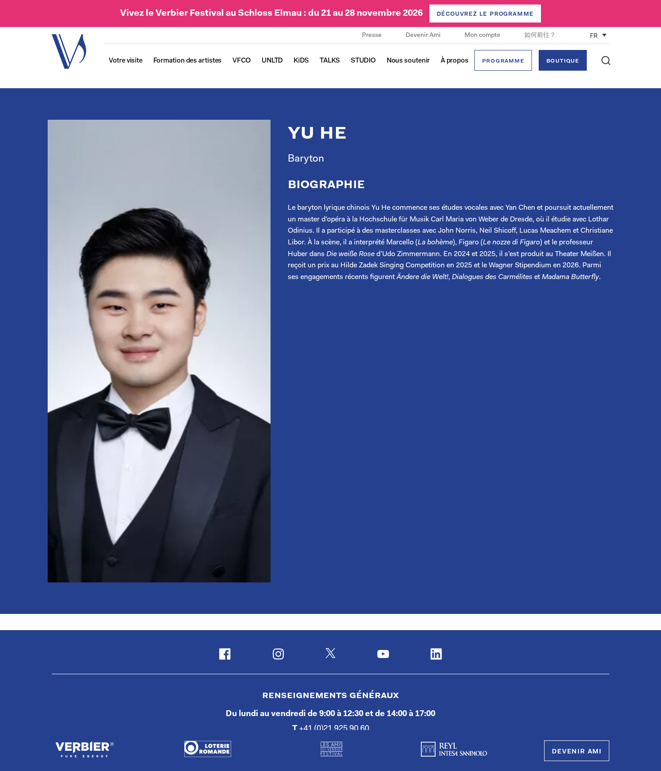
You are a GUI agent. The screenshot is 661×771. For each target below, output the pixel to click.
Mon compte (483, 35)
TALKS (330, 61)
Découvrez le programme (485, 14)
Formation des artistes (187, 61)
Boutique (562, 61)
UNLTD (272, 61)
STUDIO (363, 61)
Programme (503, 61)
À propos (455, 61)
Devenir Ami (424, 35)
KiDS (301, 61)
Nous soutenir (408, 61)
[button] (606, 60)
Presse (372, 35)
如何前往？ (540, 35)
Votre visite (126, 61)
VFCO (241, 61)
